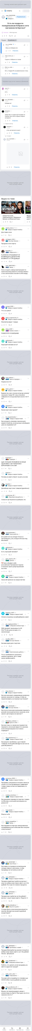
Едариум (12, 457)
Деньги (11, 558)
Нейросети (12, 250)
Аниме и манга (13, 329)
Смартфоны (13, 973)
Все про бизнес (13, 239)
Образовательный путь (15, 495)
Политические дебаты (16, 650)
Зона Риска (12, 862)
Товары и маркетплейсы (11, 18)
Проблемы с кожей (15, 945)
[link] (12, 210)
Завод (11, 265)
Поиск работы (13, 532)
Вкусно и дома (14, 905)
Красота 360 (13, 720)
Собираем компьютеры (16, 624)
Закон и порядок (14, 377)
